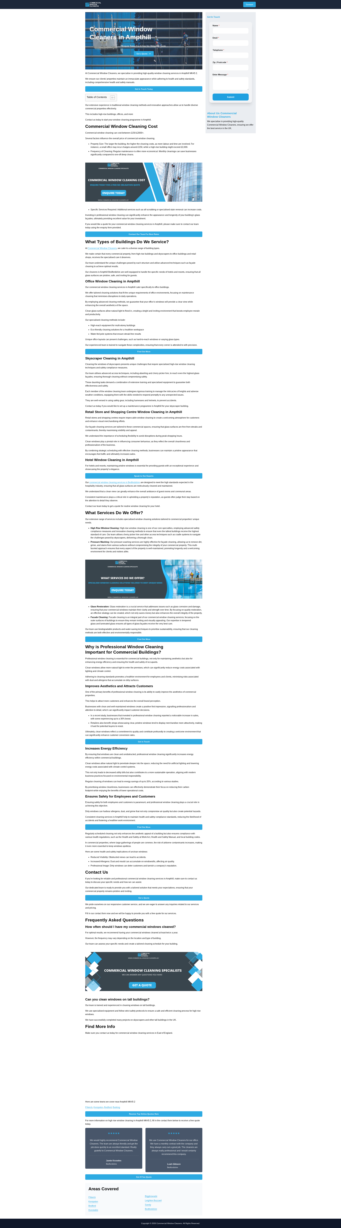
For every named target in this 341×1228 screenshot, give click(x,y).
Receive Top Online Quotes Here (144, 1114)
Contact (249, 4)
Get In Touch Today (144, 89)
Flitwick (88, 1107)
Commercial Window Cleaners (102, 248)
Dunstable (93, 1210)
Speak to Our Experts (143, 476)
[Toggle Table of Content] (111, 97)
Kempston (98, 1107)
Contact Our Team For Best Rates (144, 234)
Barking (116, 1107)
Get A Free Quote (144, 1177)
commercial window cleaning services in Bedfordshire (114, 482)
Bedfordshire (151, 1209)
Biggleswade (151, 1196)
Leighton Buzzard (153, 1200)
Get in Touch (144, 742)
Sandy (148, 1205)
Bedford (108, 1107)
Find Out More (143, 352)
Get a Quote (142, 54)
